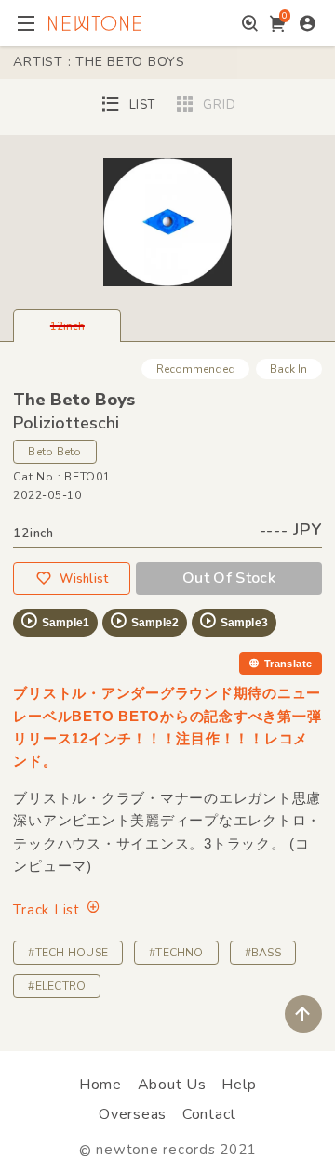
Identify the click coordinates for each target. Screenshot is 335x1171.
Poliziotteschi (66, 423)
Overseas (133, 1114)
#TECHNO (176, 952)
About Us (172, 1084)
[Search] (249, 23)
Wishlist (84, 579)
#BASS (263, 952)
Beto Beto (54, 451)
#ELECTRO (57, 986)
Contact (209, 1114)
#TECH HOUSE (68, 952)
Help (238, 1084)
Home (100, 1084)
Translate (288, 663)
